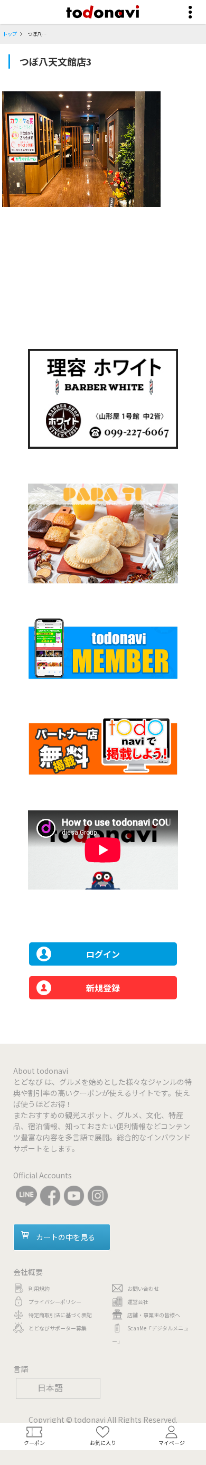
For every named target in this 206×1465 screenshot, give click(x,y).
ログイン (103, 954)
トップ (10, 33)
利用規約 (39, 1288)
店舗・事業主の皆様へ (153, 1315)
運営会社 (137, 1302)
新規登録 (103, 987)
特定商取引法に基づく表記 (60, 1315)
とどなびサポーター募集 (58, 1328)
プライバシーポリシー (55, 1302)
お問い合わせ (143, 1288)
